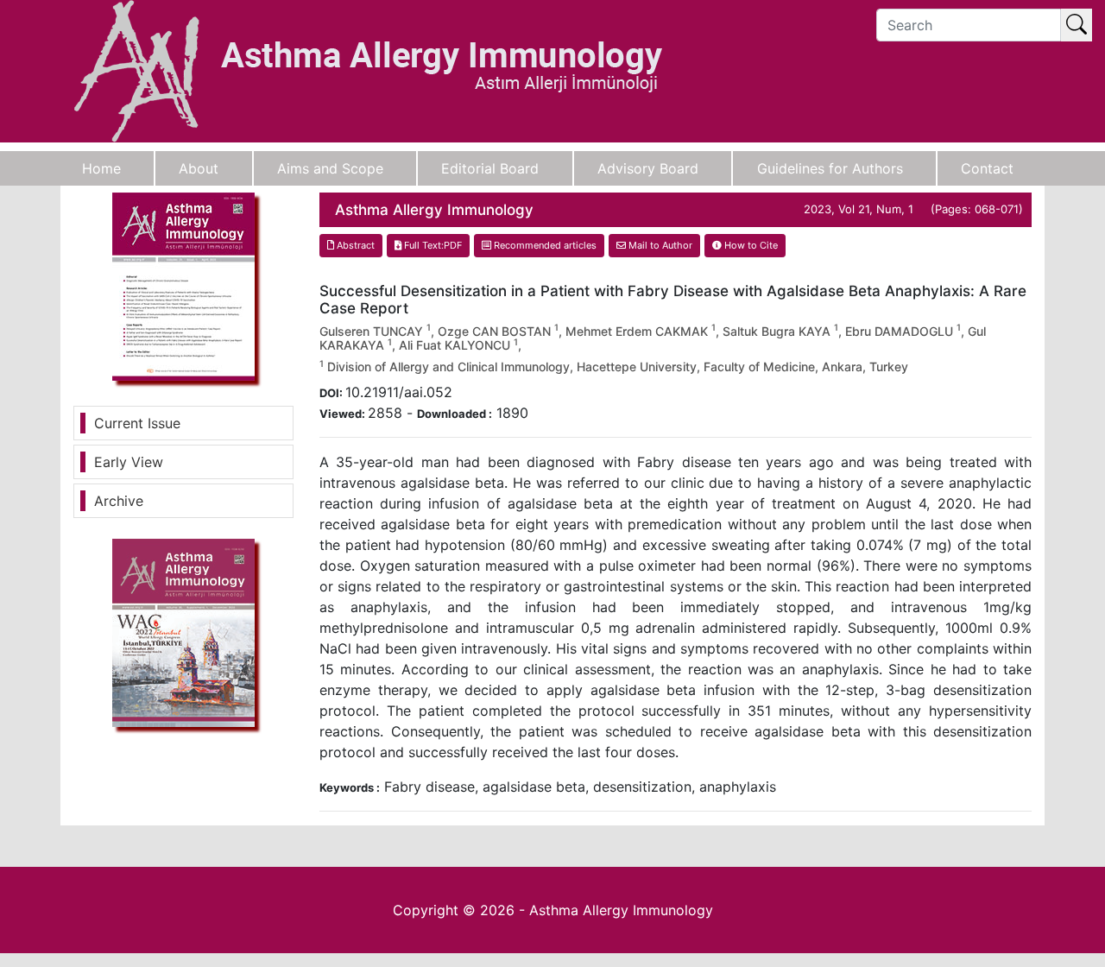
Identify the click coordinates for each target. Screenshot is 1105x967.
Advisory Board (647, 168)
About (198, 168)
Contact (987, 168)
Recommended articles (544, 245)
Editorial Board (490, 168)
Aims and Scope (330, 168)
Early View (128, 462)
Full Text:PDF (431, 245)
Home (101, 168)
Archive (118, 500)
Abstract (354, 245)
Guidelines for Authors (830, 168)
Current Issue (137, 423)
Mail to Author (659, 245)
